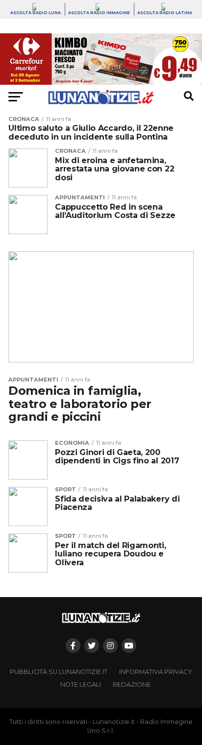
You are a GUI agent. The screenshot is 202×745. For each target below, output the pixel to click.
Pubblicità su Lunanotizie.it (58, 671)
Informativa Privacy (155, 671)
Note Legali (80, 684)
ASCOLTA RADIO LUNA (35, 12)
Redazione (132, 684)
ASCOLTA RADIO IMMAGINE (99, 12)
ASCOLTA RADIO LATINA (164, 12)
